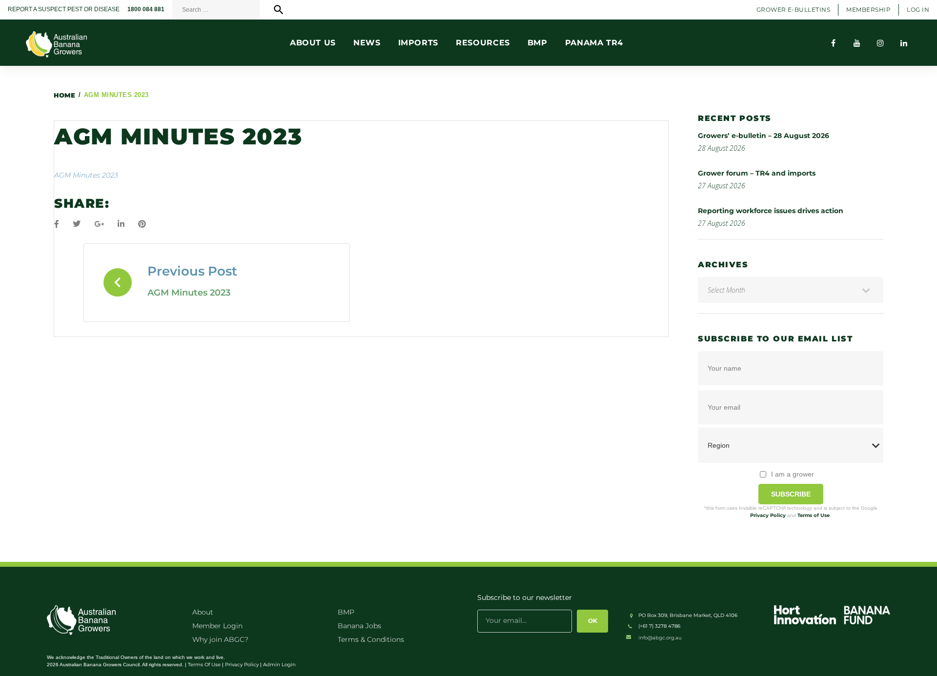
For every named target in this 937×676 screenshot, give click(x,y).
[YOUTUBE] (857, 43)
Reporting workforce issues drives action (770, 210)
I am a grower (792, 474)
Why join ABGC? (220, 639)
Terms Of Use (204, 664)
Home (64, 95)
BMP (346, 612)
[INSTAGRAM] (880, 43)
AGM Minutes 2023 (86, 175)
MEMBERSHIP (868, 9)
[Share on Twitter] (77, 224)
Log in (918, 9)
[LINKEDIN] (904, 43)
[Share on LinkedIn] (121, 224)
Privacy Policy (768, 515)
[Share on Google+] (99, 224)
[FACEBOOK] (833, 43)
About (202, 612)
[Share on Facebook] (56, 224)
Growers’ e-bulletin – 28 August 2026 (763, 135)
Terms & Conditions (371, 639)
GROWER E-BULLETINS (793, 9)
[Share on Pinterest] (142, 224)
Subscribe (791, 494)
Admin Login (279, 664)
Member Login (217, 625)
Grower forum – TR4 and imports (756, 173)
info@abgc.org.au (660, 638)
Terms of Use (813, 515)
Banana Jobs (359, 625)
